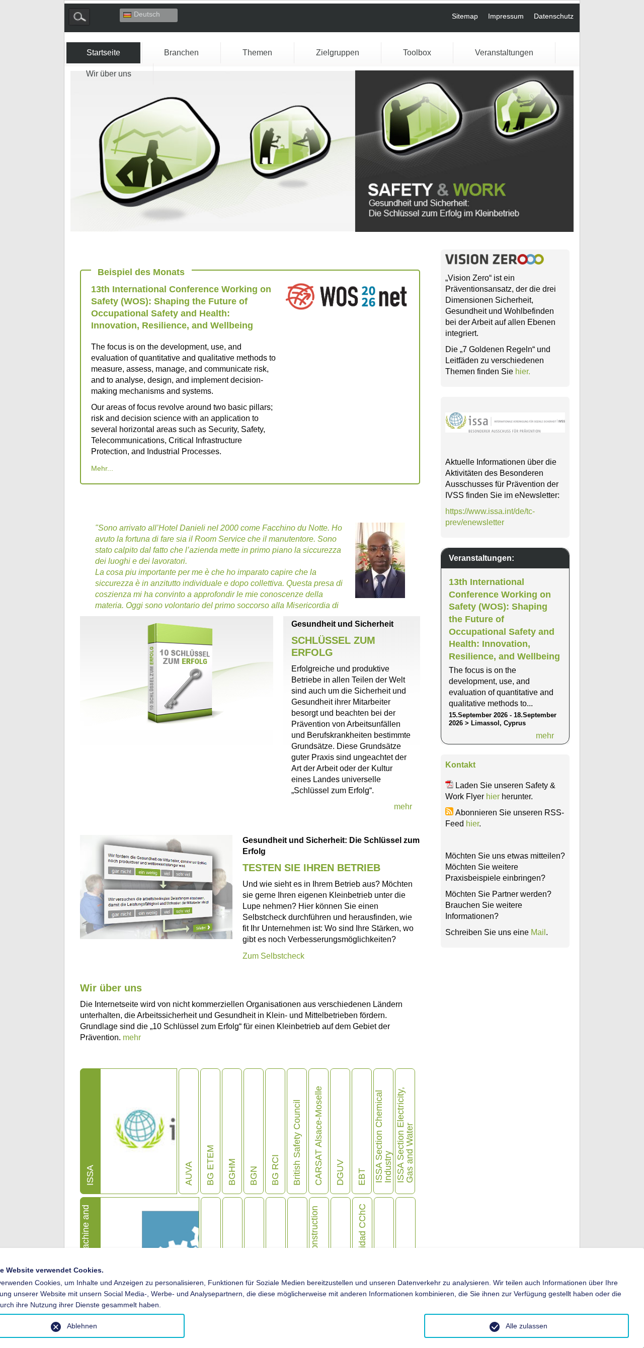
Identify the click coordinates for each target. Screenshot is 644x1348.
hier (493, 796)
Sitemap (465, 16)
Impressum (506, 16)
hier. (522, 371)
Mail (538, 932)
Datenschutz (554, 16)
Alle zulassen (526, 1326)
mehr (132, 1037)
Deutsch (147, 14)
